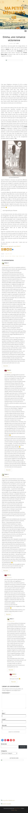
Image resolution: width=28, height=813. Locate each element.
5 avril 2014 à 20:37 (13, 676)
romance (20, 256)
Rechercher (4, 744)
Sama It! (18, 246)
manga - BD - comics (8, 253)
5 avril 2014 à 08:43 (8, 372)
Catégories (4, 751)
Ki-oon (10, 256)
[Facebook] (2, 740)
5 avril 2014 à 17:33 (10, 621)
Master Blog (14, 810)
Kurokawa (13, 256)
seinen (23, 256)
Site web (4, 725)
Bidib (18, 43)
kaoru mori (7, 256)
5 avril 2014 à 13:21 (5, 476)
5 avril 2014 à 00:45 (5, 265)
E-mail (4, 719)
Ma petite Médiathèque (14, 12)
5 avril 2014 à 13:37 (8, 577)
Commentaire (6, 693)
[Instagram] (5, 740)
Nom (3, 713)
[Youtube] (11, 740)
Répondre (5, 366)
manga (17, 256)
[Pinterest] (8, 740)
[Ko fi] (13, 740)
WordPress (17, 808)
